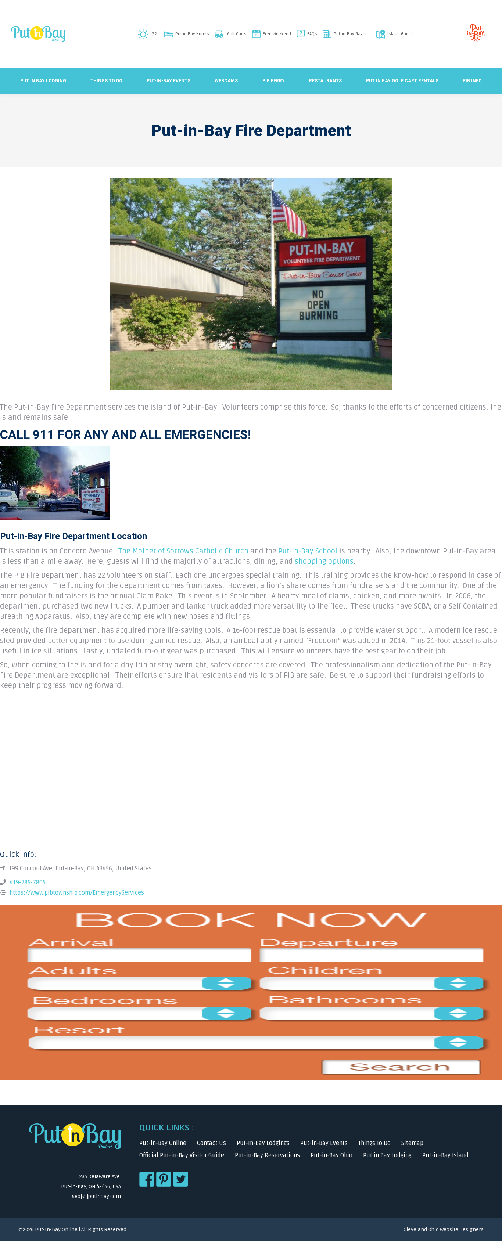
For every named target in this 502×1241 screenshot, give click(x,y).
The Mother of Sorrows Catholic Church (183, 551)
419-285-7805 (28, 882)
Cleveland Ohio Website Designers (444, 1229)
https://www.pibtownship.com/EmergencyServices (77, 893)
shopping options (324, 561)
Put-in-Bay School (307, 551)
